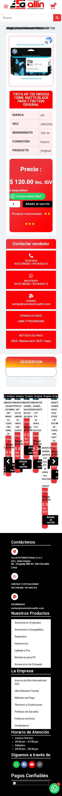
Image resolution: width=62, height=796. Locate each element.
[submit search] (57, 17)
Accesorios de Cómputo (28, 664)
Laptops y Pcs (22, 650)
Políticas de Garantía (26, 711)
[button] (47, 42)
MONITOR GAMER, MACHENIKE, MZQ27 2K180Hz (12, 409)
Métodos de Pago (25, 697)
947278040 (22, 263)
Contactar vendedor (31, 243)
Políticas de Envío (25, 718)
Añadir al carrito (38, 204)
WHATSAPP (31, 280)
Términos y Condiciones (28, 704)
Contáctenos (22, 725)
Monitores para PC (25, 657)
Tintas (28, 28)
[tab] (31, 362)
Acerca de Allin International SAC (30, 682)
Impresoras (21, 643)
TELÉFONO (31, 260)
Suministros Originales (28, 622)
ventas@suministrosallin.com (31, 304)
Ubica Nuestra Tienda (27, 690)
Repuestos (21, 636)
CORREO (31, 301)
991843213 (40, 263)
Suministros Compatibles (29, 629)
